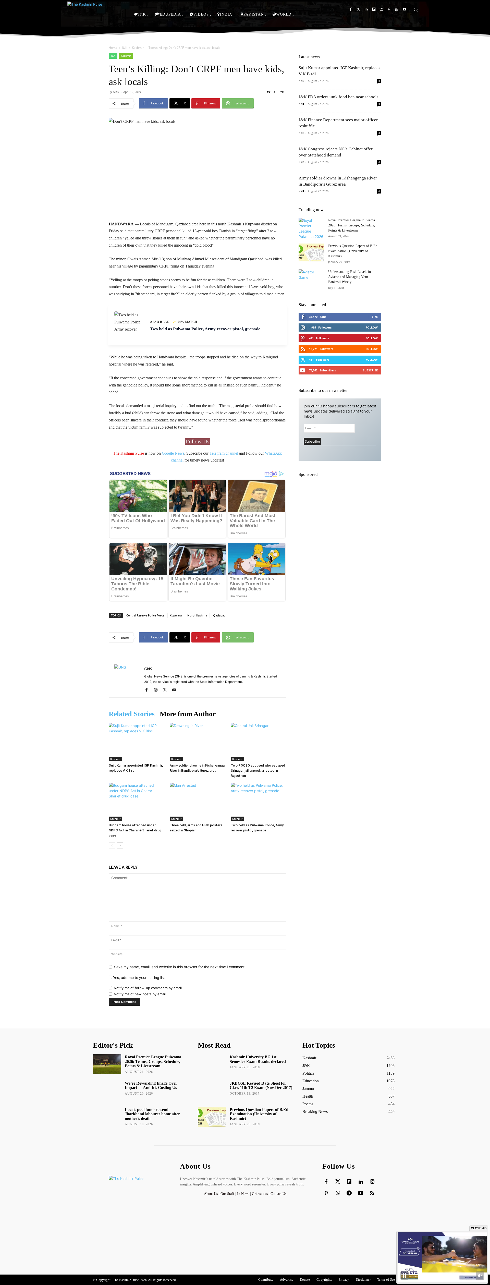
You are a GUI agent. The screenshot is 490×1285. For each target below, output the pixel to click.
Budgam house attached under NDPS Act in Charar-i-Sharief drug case (135, 830)
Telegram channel (224, 453)
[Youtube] (404, 9)
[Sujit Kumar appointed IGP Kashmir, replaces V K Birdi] (136, 742)
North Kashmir (197, 615)
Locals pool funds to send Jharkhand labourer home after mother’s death (152, 1114)
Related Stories (132, 714)
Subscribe (370, 370)
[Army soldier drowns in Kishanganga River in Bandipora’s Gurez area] (197, 742)
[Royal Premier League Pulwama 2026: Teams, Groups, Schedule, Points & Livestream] (311, 228)
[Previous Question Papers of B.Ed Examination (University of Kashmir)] (311, 252)
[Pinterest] (389, 9)
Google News (173, 453)
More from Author (188, 714)
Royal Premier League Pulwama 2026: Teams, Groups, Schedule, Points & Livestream (351, 225)
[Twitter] (358, 9)
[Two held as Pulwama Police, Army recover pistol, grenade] (258, 802)
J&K (124, 47)
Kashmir (138, 47)
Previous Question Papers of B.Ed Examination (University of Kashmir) (352, 251)
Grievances (260, 1194)
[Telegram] (349, 1193)
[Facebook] (350, 9)
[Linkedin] (366, 9)
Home (113, 47)
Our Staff (227, 1194)
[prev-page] (112, 845)
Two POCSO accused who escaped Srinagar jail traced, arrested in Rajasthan (258, 770)
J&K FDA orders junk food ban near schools (338, 96)
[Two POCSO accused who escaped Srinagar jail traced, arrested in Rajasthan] (258, 742)
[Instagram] (381, 9)
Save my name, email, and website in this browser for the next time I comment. (180, 967)
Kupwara (176, 615)
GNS (116, 92)
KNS (301, 81)
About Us (211, 1194)
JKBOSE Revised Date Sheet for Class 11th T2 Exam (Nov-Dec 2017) (261, 1085)
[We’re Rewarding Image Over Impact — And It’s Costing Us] (107, 1090)
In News (243, 1194)
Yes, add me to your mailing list (138, 977)
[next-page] (120, 845)
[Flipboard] (373, 9)
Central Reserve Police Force (145, 615)
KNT (301, 104)
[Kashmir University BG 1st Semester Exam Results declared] (212, 1064)
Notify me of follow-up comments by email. (148, 988)
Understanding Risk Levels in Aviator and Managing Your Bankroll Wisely (349, 277)
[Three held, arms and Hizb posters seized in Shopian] (197, 802)
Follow (372, 327)
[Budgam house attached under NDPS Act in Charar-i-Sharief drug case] (136, 802)
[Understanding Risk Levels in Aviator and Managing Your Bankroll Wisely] (311, 278)
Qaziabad (219, 615)
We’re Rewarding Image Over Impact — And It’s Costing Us (151, 1085)
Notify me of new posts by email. (140, 994)
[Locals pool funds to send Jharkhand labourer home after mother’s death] (107, 1117)
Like (375, 317)
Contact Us (278, 1194)
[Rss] (372, 1193)
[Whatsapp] (396, 9)
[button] (416, 9)
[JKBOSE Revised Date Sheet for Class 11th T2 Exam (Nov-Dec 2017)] (212, 1090)
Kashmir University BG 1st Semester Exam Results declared (258, 1059)
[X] (167, 690)
